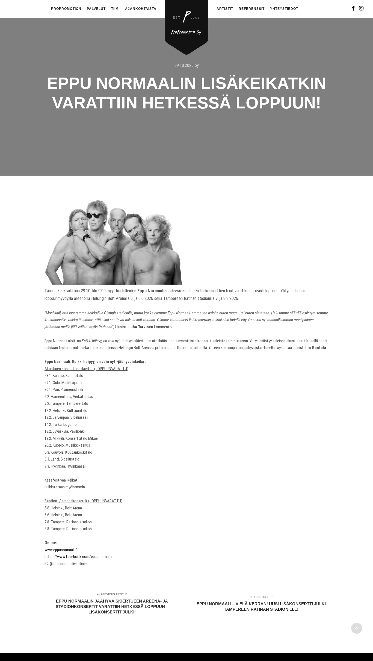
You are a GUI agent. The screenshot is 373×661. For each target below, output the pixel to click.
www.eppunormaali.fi (61, 549)
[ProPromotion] (186, 24)
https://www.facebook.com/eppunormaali (78, 556)
